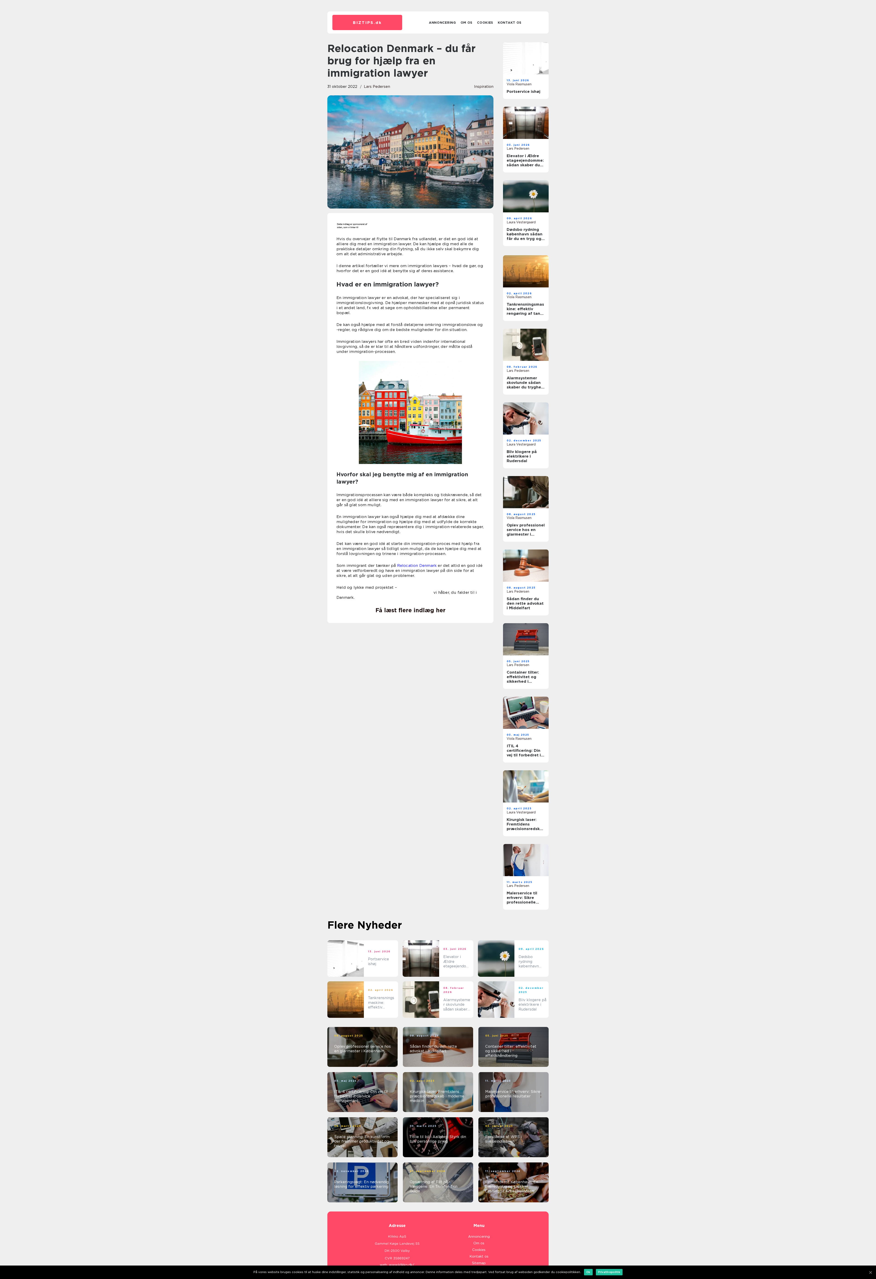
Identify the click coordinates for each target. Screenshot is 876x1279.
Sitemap (479, 1263)
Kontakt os (509, 22)
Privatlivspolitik (609, 1272)
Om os (467, 22)
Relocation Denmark (417, 565)
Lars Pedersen (377, 86)
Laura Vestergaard (521, 222)
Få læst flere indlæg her (410, 610)
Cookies (485, 22)
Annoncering (442, 22)
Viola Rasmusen (519, 84)
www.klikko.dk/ (401, 1265)
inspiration (483, 86)
